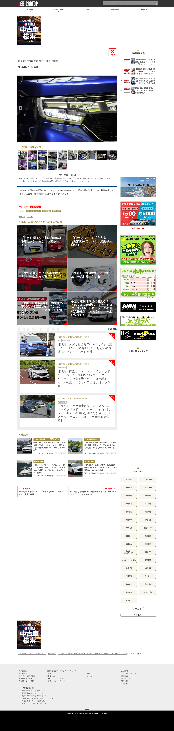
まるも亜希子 (147, 488)
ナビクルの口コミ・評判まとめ (33, 701)
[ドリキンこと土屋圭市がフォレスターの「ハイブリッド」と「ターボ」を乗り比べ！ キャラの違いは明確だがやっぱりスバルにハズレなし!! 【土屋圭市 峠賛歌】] (37, 406)
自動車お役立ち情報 (26, 681)
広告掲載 (124, 681)
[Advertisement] (138, 137)
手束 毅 (148, 584)
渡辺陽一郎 (148, 528)
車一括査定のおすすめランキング (34, 691)
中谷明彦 (129, 479)
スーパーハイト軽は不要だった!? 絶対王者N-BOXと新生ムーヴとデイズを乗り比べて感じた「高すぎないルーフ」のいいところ (100, 446)
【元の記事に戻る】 (67, 175)
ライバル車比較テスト (41, 439)
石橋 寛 (148, 552)
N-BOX (22, 217)
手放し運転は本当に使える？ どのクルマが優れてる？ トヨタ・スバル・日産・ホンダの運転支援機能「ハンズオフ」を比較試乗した (49, 446)
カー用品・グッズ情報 (55, 678)
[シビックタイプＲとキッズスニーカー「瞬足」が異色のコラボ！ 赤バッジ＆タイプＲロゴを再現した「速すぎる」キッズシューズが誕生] (24, 468)
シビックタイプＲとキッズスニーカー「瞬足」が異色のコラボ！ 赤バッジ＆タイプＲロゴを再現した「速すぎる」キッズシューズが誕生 (49, 469)
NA (28, 211)
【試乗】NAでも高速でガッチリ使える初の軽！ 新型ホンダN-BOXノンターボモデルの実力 (92, 654)
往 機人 (148, 576)
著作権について (127, 678)
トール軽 (36, 211)
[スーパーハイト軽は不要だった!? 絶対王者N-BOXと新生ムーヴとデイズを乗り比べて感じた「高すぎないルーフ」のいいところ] (75, 446)
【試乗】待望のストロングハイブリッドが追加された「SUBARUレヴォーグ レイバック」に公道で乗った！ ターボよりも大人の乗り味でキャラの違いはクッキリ (84, 379)
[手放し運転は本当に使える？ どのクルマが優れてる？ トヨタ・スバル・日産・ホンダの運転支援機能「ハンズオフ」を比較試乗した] (24, 446)
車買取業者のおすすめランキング (34, 693)
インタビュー (51, 676)
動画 (88, 673)
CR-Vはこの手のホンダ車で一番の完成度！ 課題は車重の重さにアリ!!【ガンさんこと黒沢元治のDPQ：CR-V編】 (100, 467)
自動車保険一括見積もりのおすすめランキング (39, 698)
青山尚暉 (129, 520)
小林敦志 (129, 512)
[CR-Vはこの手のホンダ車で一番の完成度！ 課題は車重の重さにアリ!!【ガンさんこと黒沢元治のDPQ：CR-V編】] (75, 468)
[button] (20, 108)
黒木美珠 (129, 592)
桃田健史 (148, 536)
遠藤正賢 (148, 560)
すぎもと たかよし (129, 560)
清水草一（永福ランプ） (128, 552)
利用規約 (124, 676)
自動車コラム (54, 439)
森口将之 (148, 512)
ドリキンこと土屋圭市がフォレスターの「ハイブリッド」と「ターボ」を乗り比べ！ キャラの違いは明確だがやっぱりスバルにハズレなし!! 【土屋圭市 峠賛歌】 (84, 413)
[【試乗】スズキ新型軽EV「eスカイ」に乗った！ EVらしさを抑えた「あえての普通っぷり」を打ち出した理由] (37, 345)
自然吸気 (46, 211)
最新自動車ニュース (26, 678)
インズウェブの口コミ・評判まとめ (35, 703)
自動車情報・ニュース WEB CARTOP (32, 654)
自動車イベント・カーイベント (58, 681)
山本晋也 (148, 504)
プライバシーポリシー (129, 673)
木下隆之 (129, 600)
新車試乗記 (35, 207)
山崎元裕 (129, 504)
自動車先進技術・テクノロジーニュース (61, 671)
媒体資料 (124, 684)
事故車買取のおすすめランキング (34, 696)
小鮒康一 (129, 536)
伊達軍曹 (129, 496)
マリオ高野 (148, 479)
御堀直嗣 (148, 496)
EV (59, 340)
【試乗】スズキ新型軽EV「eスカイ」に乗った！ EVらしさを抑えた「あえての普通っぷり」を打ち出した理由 (85, 348)
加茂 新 (148, 568)
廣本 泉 (129, 528)
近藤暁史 (148, 544)
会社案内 (124, 671)
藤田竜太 (129, 544)
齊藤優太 (129, 584)
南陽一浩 (148, 520)
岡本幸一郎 (148, 592)
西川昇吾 (129, 576)
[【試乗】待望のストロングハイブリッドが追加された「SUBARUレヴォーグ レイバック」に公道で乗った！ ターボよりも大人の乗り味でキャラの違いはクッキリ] (37, 372)
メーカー (90, 676)
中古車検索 (23, 673)
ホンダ (30, 217)
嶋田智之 (129, 488)
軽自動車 (56, 211)
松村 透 (129, 568)
